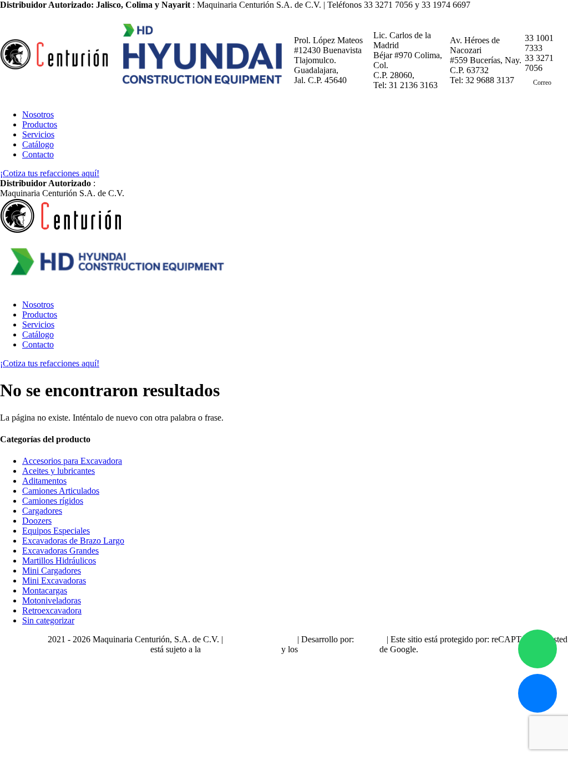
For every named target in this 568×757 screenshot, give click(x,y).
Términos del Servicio (338, 649)
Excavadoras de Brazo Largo (73, 540)
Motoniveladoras (51, 600)
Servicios (38, 134)
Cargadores (42, 510)
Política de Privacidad (241, 649)
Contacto (38, 154)
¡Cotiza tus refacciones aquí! (49, 173)
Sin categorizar (48, 620)
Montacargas (44, 590)
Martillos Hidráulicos (59, 560)
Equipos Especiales (56, 530)
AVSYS (370, 639)
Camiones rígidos (52, 500)
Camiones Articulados (60, 490)
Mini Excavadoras (54, 580)
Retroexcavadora (52, 610)
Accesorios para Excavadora (72, 461)
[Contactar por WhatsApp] (537, 649)
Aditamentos (44, 480)
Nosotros (38, 114)
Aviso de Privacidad (260, 639)
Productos (39, 124)
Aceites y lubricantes (58, 470)
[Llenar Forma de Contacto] (537, 693)
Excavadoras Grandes (60, 550)
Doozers (37, 520)
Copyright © (23, 639)
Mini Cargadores (51, 570)
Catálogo (38, 144)
